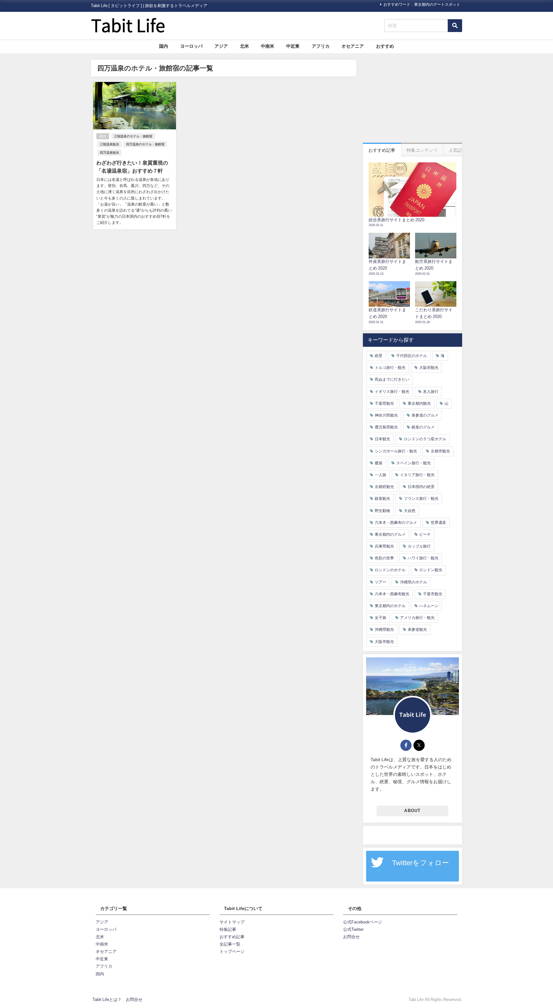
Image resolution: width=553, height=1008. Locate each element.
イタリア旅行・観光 (417, 475)
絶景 (378, 356)
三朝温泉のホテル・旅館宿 (133, 136)
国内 (163, 46)
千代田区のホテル (411, 356)
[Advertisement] (412, 100)
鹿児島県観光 (386, 427)
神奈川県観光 (386, 415)
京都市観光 (440, 451)
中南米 (267, 46)
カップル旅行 (419, 546)
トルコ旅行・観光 (390, 368)
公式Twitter (353, 929)
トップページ (232, 951)
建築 (378, 463)
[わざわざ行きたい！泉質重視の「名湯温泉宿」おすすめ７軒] (134, 155)
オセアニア (352, 46)
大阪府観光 (428, 368)
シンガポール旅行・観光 (396, 451)
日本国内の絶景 (421, 487)
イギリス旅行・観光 (392, 392)
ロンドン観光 (430, 570)
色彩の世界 (384, 558)
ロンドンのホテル (390, 570)
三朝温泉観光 (109, 144)
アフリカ (321, 46)
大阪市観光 (384, 642)
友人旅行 (430, 392)
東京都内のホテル (390, 606)
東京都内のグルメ (390, 534)
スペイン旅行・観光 (413, 463)
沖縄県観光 (384, 629)
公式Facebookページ (362, 922)
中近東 (293, 46)
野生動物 (382, 511)
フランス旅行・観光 (421, 498)
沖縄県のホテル (413, 582)
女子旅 (380, 618)
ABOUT (412, 811)
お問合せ (351, 937)
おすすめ (385, 46)
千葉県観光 (384, 403)
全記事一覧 (230, 944)
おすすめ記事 (232, 937)
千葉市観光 (432, 594)
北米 (244, 46)
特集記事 (228, 929)
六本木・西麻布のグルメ (396, 522)
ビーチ (425, 534)
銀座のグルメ (423, 427)
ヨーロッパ (191, 46)
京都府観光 (384, 487)
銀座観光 (382, 498)
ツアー (380, 582)
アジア (221, 46)
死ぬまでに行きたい (392, 379)
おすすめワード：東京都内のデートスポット (421, 4)
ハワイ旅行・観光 (423, 558)
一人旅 (380, 475)
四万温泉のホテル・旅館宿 (145, 144)
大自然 (409, 511)
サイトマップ (232, 922)
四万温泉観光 (109, 152)
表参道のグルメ (425, 415)
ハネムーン (428, 606)
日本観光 (382, 439)
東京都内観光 (419, 403)
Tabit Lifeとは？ (107, 999)
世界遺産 (438, 522)
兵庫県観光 (384, 546)
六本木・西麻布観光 (392, 594)
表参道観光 (417, 629)
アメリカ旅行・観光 (417, 618)
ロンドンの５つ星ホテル (425, 439)
